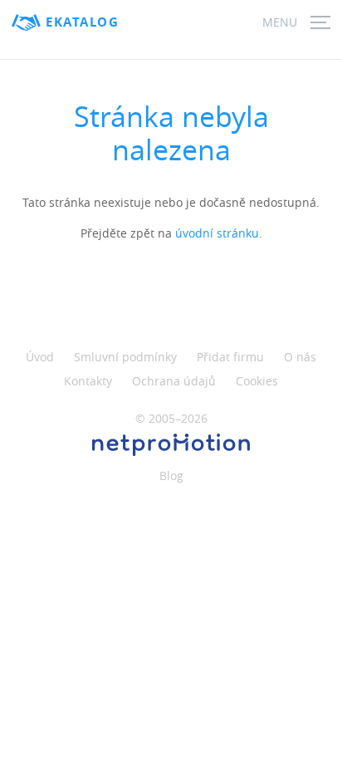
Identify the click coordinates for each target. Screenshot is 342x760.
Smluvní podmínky (125, 357)
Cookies (257, 381)
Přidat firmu (230, 357)
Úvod (40, 357)
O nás (300, 357)
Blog (171, 475)
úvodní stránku (217, 233)
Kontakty (88, 381)
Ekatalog (82, 22)
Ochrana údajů (174, 381)
